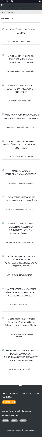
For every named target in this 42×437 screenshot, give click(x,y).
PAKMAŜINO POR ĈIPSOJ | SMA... (21, 101)
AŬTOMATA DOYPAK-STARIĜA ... (20, 369)
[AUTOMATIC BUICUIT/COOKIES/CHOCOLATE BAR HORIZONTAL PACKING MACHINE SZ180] (20, 261)
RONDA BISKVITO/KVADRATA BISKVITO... (20, 242)
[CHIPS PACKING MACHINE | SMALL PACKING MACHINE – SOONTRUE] (20, 89)
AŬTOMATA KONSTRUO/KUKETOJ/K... (20, 275)
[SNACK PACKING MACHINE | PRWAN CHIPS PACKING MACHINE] (20, 116)
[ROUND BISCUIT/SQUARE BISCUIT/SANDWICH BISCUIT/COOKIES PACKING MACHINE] (20, 228)
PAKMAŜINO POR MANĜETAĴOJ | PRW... (20, 127)
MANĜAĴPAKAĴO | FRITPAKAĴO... (21, 183)
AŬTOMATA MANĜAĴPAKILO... (20, 304)
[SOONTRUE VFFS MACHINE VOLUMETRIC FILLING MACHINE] (20, 199)
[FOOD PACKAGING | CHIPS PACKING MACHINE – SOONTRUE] (20, 172)
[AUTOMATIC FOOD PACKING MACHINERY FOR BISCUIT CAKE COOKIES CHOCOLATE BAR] (20, 292)
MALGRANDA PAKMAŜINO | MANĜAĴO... (21, 71)
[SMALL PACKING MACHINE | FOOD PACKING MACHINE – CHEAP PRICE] (20, 59)
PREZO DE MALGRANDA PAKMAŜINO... (21, 157)
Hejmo (2, 12)
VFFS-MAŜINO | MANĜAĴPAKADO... (20, 42)
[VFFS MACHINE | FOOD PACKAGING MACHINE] (20, 31)
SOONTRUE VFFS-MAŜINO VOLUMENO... (21, 209)
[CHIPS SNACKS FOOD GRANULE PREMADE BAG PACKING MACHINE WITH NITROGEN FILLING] (20, 322)
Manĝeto (11, 12)
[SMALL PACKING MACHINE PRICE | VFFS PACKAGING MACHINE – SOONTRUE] (20, 145)
